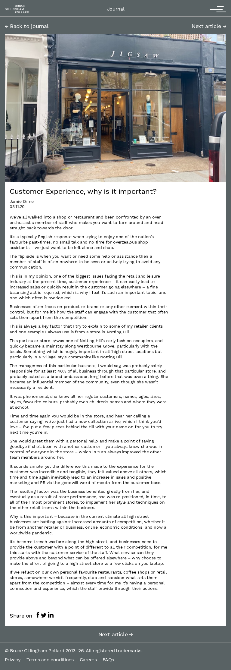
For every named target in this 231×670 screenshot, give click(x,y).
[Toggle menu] (218, 8)
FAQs (108, 659)
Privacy (12, 659)
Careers (88, 659)
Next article (207, 26)
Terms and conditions (50, 659)
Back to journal (28, 26)
